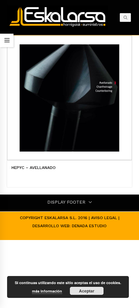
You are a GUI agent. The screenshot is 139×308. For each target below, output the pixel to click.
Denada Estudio (89, 226)
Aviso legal (104, 217)
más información (47, 291)
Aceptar (86, 291)
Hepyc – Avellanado (33, 167)
